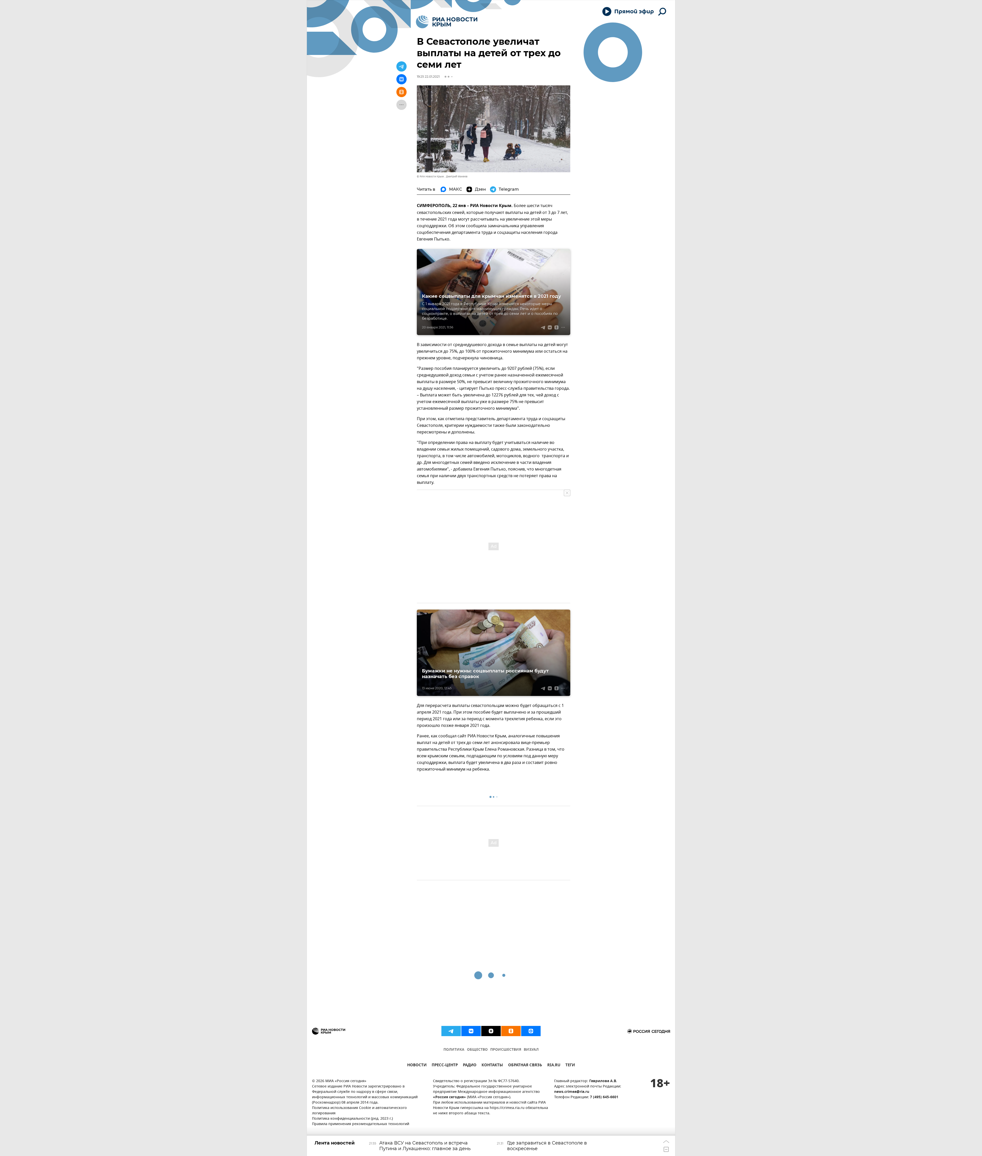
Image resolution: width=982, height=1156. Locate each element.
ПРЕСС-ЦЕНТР (445, 1066)
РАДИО (469, 1066)
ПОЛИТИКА (453, 1050)
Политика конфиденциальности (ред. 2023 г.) (352, 1119)
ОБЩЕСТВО (477, 1050)
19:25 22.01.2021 (428, 76)
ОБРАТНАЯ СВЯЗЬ (525, 1066)
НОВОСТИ (417, 1066)
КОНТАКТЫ (492, 1066)
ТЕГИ (570, 1066)
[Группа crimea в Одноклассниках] (511, 1031)
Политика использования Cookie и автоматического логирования (359, 1110)
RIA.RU (553, 1066)
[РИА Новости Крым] (447, 21)
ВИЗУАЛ (531, 1050)
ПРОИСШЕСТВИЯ (505, 1050)
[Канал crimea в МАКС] (531, 1031)
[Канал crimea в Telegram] (451, 1031)
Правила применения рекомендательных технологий (360, 1124)
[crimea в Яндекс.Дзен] (491, 1031)
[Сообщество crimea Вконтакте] (471, 1031)
